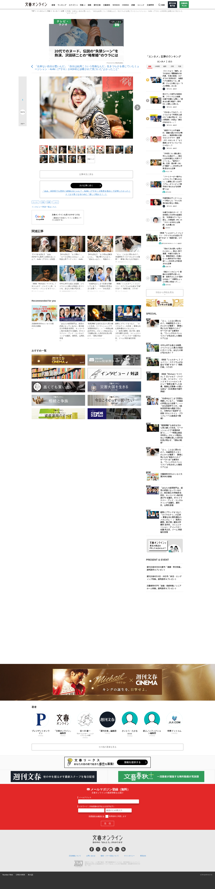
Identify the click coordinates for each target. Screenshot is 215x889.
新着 (53, 5)
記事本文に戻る (86, 174)
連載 (89, 5)
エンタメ (56, 11)
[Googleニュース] (110, 849)
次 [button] (137, 107)
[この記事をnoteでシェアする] (22, 112)
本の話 (30, 875)
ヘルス (55, 202)
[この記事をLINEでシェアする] (23, 105)
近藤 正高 (168, 266)
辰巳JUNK (168, 192)
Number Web (7, 875)
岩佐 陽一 (168, 227)
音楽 (42, 202)
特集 (81, 5)
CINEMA (125, 5)
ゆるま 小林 (168, 171)
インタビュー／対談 (43, 11)
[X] (98, 849)
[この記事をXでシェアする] (23, 81)
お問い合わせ (90, 856)
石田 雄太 (168, 284)
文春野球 (150, 5)
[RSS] (123, 849)
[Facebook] (91, 849)
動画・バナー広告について (110, 856)
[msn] (117, 849)
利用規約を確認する (96, 816)
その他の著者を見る (107, 747)
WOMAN (116, 5)
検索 (163, 5)
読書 (133, 5)
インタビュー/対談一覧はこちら (44, 207)
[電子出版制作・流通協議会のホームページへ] (78, 864)
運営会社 (143, 856)
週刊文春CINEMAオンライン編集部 (172, 243)
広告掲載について (75, 856)
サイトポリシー (129, 856)
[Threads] (104, 849)
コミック (140, 5)
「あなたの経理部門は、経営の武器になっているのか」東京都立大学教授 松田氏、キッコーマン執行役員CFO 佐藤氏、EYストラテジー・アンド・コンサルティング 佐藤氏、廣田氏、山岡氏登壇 (72, 332)
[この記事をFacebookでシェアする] (23, 89)
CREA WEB (20, 875)
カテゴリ (72, 5)
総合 (170, 61)
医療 (48, 202)
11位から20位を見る (165, 292)
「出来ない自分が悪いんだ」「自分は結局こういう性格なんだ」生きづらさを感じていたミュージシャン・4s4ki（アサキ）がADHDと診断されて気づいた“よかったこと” (87, 68)
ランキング (62, 5)
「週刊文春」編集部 (171, 89)
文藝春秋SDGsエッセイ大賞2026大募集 (43, 326)
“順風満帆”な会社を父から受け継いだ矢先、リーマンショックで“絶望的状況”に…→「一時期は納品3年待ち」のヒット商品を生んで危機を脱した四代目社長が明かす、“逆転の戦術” (100, 331)
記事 (62, 11)
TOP (33, 11)
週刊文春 (97, 5)
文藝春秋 (106, 5)
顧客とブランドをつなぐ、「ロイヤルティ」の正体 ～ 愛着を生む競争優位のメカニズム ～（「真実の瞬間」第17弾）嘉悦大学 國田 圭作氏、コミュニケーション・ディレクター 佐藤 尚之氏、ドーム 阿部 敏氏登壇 (128, 332)
